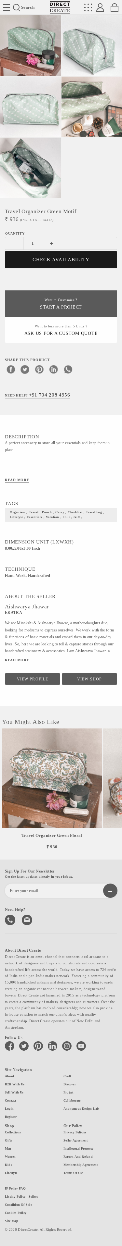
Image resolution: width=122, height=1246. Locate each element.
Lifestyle (11, 1173)
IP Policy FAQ (15, 1188)
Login (9, 1108)
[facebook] (11, 369)
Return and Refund (78, 1156)
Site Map (11, 1221)
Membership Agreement (80, 1165)
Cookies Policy (15, 1213)
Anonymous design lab (81, 1108)
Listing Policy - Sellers (21, 1196)
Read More (17, 480)
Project (68, 1092)
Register (11, 1116)
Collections (13, 1132)
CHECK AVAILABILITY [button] (61, 259)
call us (11, 919)
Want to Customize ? (61, 304)
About (9, 1076)
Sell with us (14, 1092)
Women (10, 1156)
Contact (10, 1100)
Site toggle (6, 7)
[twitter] (25, 369)
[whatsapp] (68, 369)
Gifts (8, 1140)
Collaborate (71, 1100)
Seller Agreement (75, 1140)
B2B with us (14, 1084)
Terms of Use (73, 1173)
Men (8, 1148)
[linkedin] (54, 369)
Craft (67, 1076)
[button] (117, 789)
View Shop (89, 679)
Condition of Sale (18, 1204)
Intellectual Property (78, 1148)
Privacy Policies (75, 1132)
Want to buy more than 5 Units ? (61, 330)
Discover (69, 1084)
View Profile (32, 679)
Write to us (28, 919)
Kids (8, 1165)
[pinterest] (39, 369)
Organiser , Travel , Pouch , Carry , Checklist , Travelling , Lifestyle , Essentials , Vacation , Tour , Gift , (57, 514)
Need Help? (37, 394)
